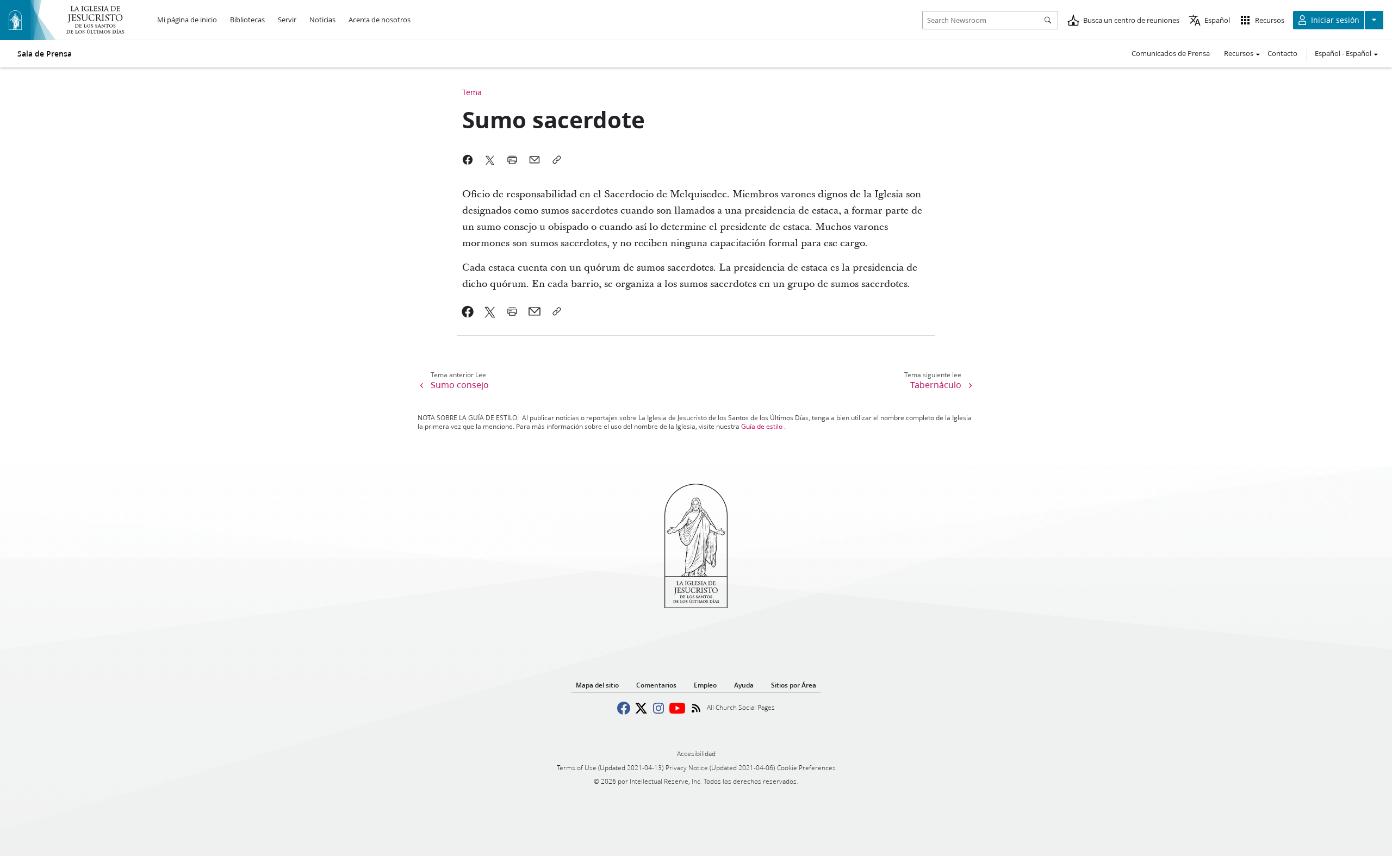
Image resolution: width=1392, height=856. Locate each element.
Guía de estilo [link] (761, 426)
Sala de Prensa (44, 54)
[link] (468, 311)
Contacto (1282, 53)
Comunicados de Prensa (1171, 53)
